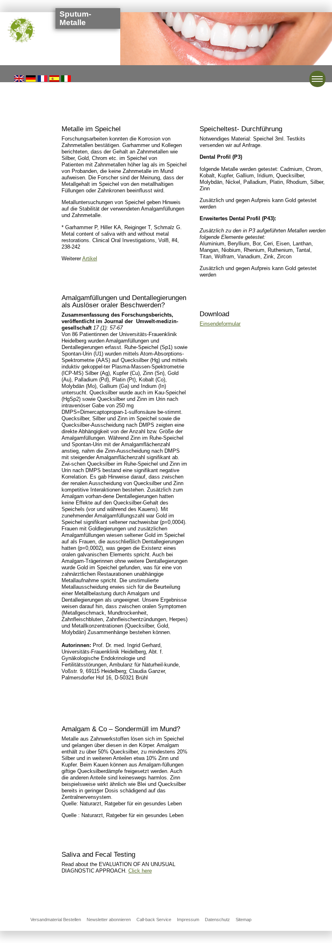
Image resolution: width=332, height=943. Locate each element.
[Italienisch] (66, 78)
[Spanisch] (54, 78)
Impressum (188, 919)
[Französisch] (42, 78)
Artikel (89, 258)
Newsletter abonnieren (109, 919)
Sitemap (243, 919)
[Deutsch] (31, 78)
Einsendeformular (220, 324)
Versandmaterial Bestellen (55, 919)
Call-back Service (153, 919)
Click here (140, 871)
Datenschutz (217, 919)
